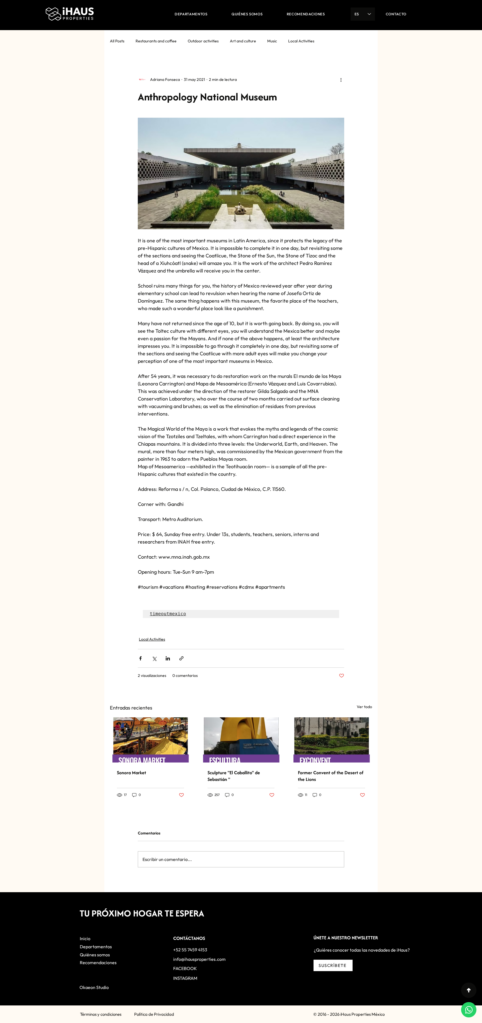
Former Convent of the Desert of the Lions (330, 776)
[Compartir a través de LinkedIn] (167, 658)
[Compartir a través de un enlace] (181, 658)
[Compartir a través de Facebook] (140, 658)
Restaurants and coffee (156, 41)
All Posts (117, 41)
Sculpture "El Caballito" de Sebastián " (234, 776)
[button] (333, 965)
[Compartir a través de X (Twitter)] (154, 658)
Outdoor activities (203, 41)
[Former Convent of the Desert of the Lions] (331, 740)
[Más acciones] (341, 79)
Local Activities (301, 41)
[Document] (468, 990)
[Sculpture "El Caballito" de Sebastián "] (241, 740)
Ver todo (364, 706)
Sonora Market (131, 772)
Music (272, 41)
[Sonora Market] (150, 740)
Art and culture (243, 41)
